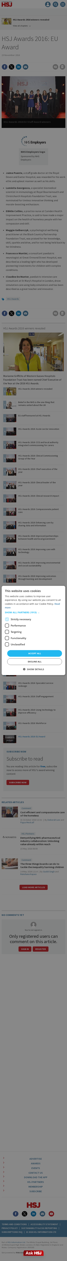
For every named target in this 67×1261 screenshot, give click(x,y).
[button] (33, 612)
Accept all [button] (34, 653)
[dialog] (33, 630)
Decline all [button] (34, 661)
